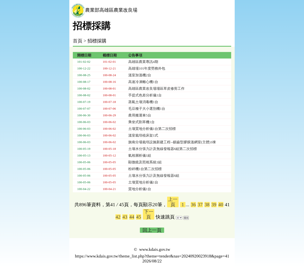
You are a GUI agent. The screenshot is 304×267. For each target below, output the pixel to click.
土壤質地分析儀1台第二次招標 (152, 129)
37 (200, 204)
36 (193, 204)
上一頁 (173, 202)
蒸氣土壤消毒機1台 (143, 102)
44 (131, 217)
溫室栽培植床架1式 (143, 135)
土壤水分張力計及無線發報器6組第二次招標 (162, 149)
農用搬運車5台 (139, 115)
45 (138, 217)
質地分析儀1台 (139, 189)
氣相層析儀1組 (139, 155)
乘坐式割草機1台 (141, 122)
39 (213, 204)
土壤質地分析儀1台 (143, 182)
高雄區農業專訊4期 (143, 62)
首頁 (77, 41)
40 (220, 204)
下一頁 (148, 214)
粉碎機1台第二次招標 (145, 169)
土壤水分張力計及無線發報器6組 (153, 175)
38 (207, 204)
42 (118, 217)
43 (124, 217)
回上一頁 (152, 230)
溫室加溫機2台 (139, 75)
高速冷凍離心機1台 (143, 82)
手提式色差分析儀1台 (145, 95)
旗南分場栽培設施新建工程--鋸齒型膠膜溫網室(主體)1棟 (172, 142)
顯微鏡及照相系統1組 (145, 162)
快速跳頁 (165, 217)
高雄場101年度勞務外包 (146, 68)
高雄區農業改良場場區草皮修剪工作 (156, 88)
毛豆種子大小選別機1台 (146, 109)
